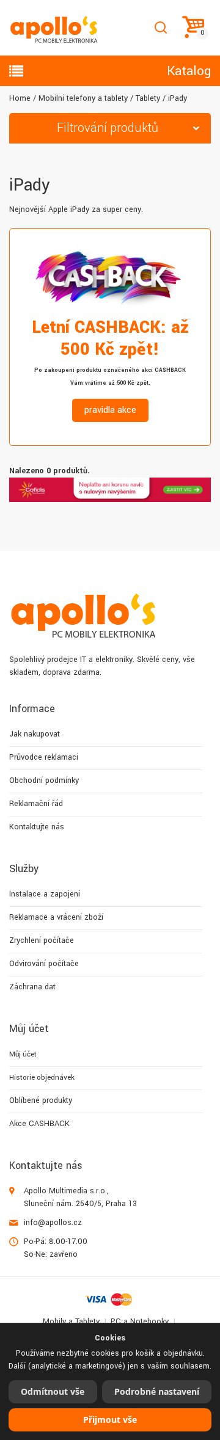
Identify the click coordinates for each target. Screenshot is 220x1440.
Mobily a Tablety (71, 1321)
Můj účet (23, 1054)
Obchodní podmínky (44, 780)
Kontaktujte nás (36, 826)
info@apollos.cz (53, 1222)
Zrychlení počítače (41, 940)
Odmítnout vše (52, 1391)
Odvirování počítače (44, 963)
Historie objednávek (42, 1077)
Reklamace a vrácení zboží (56, 917)
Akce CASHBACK (39, 1123)
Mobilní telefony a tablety (83, 98)
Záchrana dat (32, 986)
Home (20, 98)
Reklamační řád (36, 803)
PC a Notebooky (140, 1321)
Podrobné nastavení (156, 1391)
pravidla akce (110, 410)
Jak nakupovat (34, 734)
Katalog (189, 71)
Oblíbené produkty (40, 1100)
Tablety (148, 98)
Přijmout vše (110, 1419)
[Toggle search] (160, 27)
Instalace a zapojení (44, 894)
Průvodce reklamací (43, 757)
